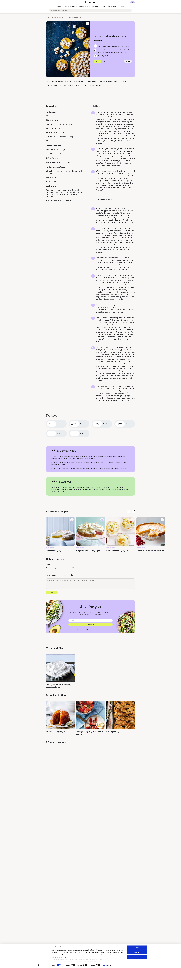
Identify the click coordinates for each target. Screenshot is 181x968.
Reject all (137, 956)
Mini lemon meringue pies (117, 551)
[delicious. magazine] (90, 2)
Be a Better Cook (84, 6)
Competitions (112, 6)
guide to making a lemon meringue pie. (89, 85)
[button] (133, 511)
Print (107, 61)
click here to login (75, 568)
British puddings (113, 732)
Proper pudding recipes (55, 732)
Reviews (121, 6)
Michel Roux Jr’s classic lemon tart (150, 551)
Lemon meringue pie (54, 551)
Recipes (59, 6)
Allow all (137, 947)
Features (95, 6)
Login (132, 2)
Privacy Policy (100, 629)
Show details (106, 965)
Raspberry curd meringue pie (88, 551)
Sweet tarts (61, 17)
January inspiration (71, 6)
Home (47, 17)
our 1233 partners (59, 949)
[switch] (73, 965)
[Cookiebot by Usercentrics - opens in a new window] (41, 965)
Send (129, 61)
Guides (103, 6)
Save (98, 61)
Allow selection (137, 952)
